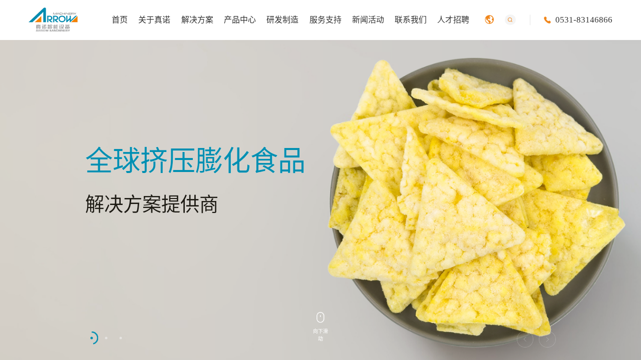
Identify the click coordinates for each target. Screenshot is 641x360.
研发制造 (282, 20)
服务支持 (325, 20)
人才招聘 (453, 20)
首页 (120, 20)
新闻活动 (368, 20)
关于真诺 (154, 20)
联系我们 (411, 20)
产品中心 (240, 20)
